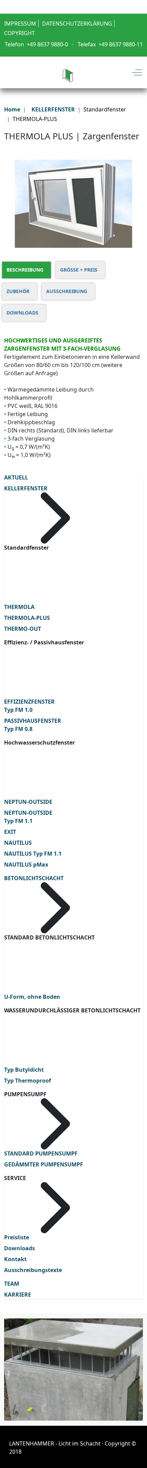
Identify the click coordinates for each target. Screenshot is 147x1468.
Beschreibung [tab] (24, 269)
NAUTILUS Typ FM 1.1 (33, 853)
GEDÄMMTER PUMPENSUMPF (43, 1164)
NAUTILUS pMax (26, 864)
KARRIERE (17, 1294)
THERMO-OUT (22, 628)
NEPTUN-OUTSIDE (28, 802)
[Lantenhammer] (68, 72)
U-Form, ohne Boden (32, 996)
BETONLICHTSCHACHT (34, 878)
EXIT (10, 832)
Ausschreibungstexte (33, 1270)
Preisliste (16, 1237)
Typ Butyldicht (24, 1069)
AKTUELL (16, 477)
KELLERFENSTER (26, 488)
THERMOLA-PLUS (27, 618)
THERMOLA (19, 607)
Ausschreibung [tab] (66, 291)
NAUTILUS (18, 842)
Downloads (19, 1248)
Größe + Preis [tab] (78, 269)
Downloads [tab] (22, 312)
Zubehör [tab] (17, 291)
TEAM (11, 1283)
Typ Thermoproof (27, 1080)
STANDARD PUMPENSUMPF (41, 1153)
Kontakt (15, 1259)
